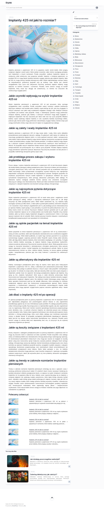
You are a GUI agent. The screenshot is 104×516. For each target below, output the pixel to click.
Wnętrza (77, 105)
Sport (76, 84)
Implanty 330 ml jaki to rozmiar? (39, 409)
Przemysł (77, 75)
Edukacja (77, 45)
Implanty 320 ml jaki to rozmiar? (39, 399)
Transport (77, 90)
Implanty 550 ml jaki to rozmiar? (39, 419)
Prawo (77, 72)
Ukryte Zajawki (79, 96)
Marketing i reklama (80, 54)
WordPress (15, 506)
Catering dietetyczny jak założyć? (43, 474)
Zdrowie (11, 17)
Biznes (77, 36)
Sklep (76, 81)
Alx (25, 506)
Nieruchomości (79, 63)
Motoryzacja (78, 60)
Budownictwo (78, 39)
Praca (76, 69)
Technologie (78, 87)
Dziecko (77, 42)
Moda (76, 57)
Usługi (76, 102)
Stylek (9, 2)
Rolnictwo (77, 78)
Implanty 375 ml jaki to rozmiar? (39, 440)
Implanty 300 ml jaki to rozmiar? (39, 429)
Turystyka (77, 93)
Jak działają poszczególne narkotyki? (45, 459)
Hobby (77, 48)
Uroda (76, 99)
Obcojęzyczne (79, 66)
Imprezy (77, 51)
